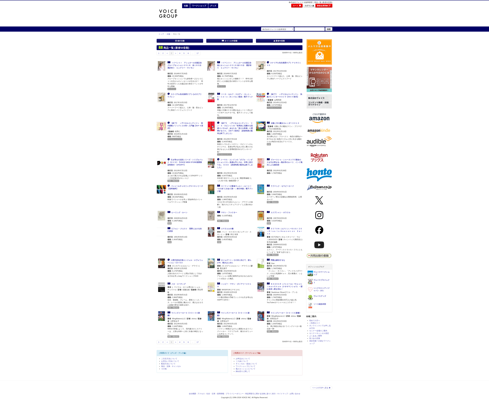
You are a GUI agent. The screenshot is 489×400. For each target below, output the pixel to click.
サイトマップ (282, 394)
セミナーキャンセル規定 (319, 333)
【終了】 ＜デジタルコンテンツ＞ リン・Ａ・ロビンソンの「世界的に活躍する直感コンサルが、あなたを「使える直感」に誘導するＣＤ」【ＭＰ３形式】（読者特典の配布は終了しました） (235, 128)
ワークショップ (198, 6)
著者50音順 (280, 41)
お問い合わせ (295, 394)
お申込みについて (243, 359)
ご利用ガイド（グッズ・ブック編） (173, 353)
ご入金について (242, 361)
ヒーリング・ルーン (179, 212)
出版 (185, 6)
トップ (161, 34)
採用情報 (220, 394)
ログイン (309, 6)
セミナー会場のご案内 (318, 331)
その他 (164, 369)
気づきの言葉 (314, 338)
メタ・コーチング (178, 284)
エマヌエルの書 (227, 229)
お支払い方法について (170, 361)
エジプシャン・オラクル (280, 212)
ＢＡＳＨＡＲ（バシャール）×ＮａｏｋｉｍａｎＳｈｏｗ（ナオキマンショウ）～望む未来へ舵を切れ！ (284, 286)
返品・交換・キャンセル (171, 366)
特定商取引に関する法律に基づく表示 (260, 394)
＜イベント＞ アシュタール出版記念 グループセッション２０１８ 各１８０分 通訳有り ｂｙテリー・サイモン (185, 65)
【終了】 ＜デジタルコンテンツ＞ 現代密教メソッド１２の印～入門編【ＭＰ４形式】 (185, 125)
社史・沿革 (210, 394)
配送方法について (168, 364)
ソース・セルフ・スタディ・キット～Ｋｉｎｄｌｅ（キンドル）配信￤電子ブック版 (235, 96)
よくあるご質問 (315, 336)
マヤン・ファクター (229, 212)
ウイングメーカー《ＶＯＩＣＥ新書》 (286, 313)
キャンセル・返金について (246, 364)
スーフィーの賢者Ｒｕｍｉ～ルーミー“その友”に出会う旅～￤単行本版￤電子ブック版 (235, 188)
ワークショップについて (245, 366)
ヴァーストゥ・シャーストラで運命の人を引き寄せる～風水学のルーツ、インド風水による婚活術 (284, 162)
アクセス (201, 394)
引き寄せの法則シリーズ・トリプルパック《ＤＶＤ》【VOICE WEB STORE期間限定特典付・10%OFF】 (185, 162)
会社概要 (192, 394)
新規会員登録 (322, 6)
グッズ (213, 6)
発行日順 (181, 41)
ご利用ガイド (314, 323)
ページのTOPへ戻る (320, 388)
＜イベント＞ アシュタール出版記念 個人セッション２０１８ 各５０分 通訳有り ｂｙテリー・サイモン (235, 65)
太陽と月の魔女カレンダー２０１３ (285, 123)
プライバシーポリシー (235, 394)
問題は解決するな (278, 260)
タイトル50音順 (230, 41)
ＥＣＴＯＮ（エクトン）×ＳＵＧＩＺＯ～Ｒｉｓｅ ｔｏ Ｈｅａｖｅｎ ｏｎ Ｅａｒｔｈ (284, 231)
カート (296, 6)
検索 (329, 29)
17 (198, 53)
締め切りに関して (243, 371)
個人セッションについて (245, 369)
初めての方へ (314, 320)
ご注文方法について (169, 359)
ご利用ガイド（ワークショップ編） (247, 353)
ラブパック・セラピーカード (282, 186)
